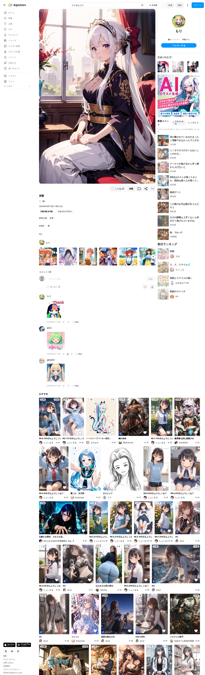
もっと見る (192, 122)
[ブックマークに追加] (139, 188)
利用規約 (6, 666)
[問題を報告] (69, 322)
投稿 (180, 5)
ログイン (198, 5)
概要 (5, 656)
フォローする (178, 45)
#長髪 (41, 225)
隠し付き (53, 287)
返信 (77, 322)
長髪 (52, 218)
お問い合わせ (8, 663)
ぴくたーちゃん (9, 659)
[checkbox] (48, 287)
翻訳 (40, 234)
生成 (170, 5)
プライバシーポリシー (11, 669)
